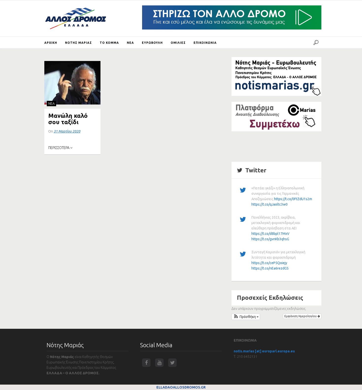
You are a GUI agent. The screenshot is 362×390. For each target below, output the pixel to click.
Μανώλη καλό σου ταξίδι (68, 118)
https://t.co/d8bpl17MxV (270, 234)
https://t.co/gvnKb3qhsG (270, 239)
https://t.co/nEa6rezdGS (270, 268)
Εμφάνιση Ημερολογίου (300, 316)
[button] (246, 317)
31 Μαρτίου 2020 (67, 131)
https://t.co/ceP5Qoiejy (269, 263)
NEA (51, 103)
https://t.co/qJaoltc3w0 (269, 204)
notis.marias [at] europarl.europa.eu (264, 351)
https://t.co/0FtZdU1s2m (293, 199)
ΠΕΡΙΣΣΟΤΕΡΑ (59, 148)
